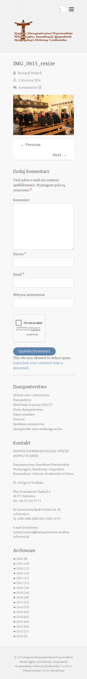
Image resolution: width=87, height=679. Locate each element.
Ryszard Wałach (30, 73)
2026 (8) (21, 559)
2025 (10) (22, 564)
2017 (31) (22, 602)
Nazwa (19, 254)
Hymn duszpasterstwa (28, 410)
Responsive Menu (71, 9)
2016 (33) (22, 607)
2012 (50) (22, 627)
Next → (60, 155)
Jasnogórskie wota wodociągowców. (38, 429)
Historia (18, 419)
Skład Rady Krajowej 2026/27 (33, 405)
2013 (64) (22, 622)
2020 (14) (22, 588)
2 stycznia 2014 (29, 80)
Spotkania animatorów (28, 424)
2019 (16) (22, 593)
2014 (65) (22, 617)
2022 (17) (22, 578)
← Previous (30, 144)
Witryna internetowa (29, 295)
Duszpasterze (22, 400)
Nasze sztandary (24, 415)
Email (18, 274)
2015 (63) (22, 612)
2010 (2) (21, 636)
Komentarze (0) (30, 87)
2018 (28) (22, 598)
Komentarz (21, 200)
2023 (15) (22, 573)
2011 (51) (22, 631)
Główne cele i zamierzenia (31, 395)
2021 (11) (22, 583)
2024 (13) (22, 569)
